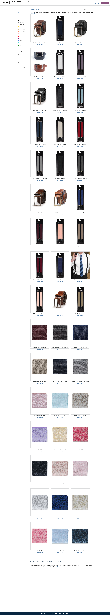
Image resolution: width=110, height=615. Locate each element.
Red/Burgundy (22, 36)
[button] (23, 17)
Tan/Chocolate (22, 29)
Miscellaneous (22, 67)
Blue (21, 40)
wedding (44, 565)
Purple (21, 38)
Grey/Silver (22, 22)
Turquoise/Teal (23, 42)
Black (21, 20)
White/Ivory (22, 24)
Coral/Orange (22, 31)
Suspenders (22, 65)
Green (21, 45)
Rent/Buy (22, 54)
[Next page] (91, 9)
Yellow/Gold (22, 26)
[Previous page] (88, 9)
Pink (21, 33)
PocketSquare (22, 62)
